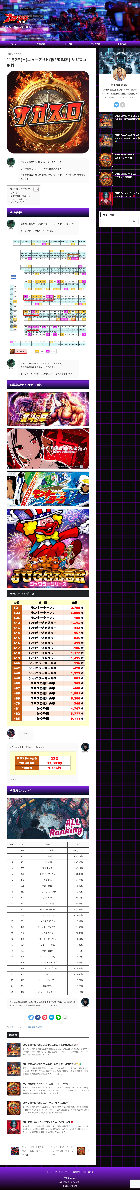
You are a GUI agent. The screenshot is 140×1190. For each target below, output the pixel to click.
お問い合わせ (123, 44)
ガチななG (41, 44)
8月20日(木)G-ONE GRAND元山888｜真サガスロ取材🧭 (50, 1044)
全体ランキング (17, 202)
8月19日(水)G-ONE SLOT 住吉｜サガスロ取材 (45, 1083)
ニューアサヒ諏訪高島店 (27, 1027)
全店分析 (14, 193)
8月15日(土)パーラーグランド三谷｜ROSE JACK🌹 (48, 1122)
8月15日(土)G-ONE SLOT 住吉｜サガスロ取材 (45, 1102)
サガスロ (68, 44)
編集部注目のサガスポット (22, 196)
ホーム (13, 44)
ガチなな (70, 1178)
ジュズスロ (95, 44)
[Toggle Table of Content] (34, 189)
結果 (40, 1027)
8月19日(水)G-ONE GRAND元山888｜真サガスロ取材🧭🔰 (52, 1064)
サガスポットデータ (23, 199)
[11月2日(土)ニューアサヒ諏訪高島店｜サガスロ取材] (51, 1017)
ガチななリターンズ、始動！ (70, 1182)
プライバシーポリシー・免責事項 (67, 1172)
